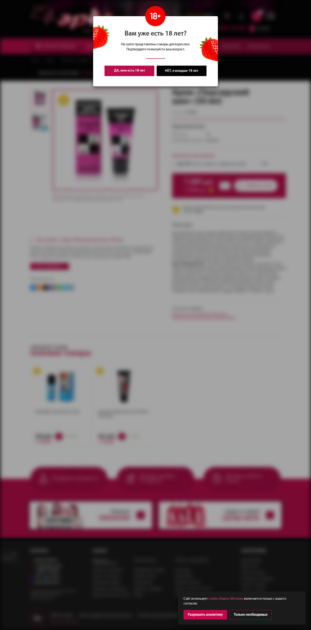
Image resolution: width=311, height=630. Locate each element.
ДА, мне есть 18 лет (129, 70)
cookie (213, 599)
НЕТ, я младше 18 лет (181, 71)
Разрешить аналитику (205, 615)
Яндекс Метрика (231, 599)
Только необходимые (251, 615)
